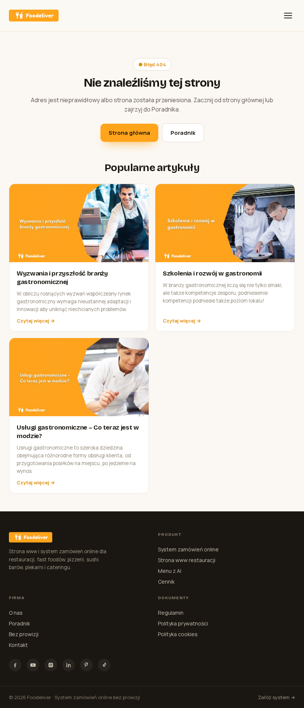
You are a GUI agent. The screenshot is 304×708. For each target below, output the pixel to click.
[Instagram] (50, 665)
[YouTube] (33, 665)
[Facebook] (15, 665)
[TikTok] (104, 665)
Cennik (166, 581)
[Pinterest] (86, 665)
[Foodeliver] (34, 15)
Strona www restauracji (186, 560)
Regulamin (171, 612)
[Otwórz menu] (288, 16)
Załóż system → (276, 697)
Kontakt (18, 644)
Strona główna (129, 133)
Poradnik (183, 133)
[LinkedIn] (68, 665)
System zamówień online (188, 549)
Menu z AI (169, 570)
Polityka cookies (178, 634)
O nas (16, 612)
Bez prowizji (24, 634)
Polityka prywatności (183, 623)
